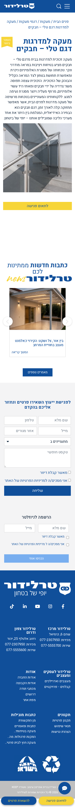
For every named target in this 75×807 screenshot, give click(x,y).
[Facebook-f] (63, 606)
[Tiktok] (12, 606)
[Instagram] (50, 606)
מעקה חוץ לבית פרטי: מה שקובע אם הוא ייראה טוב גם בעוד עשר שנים (21, 743)
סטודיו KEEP (19, 787)
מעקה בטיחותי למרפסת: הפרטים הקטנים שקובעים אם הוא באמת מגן (21, 731)
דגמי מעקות (28, 21)
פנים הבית (61, 21)
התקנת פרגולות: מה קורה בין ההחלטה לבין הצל (21, 737)
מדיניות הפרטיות (32, 480)
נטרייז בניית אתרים (45, 787)
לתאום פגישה (37, 206)
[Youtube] (37, 606)
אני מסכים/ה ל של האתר (36, 480)
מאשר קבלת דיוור (53, 473)
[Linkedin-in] (24, 606)
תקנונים (64, 715)
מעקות (45, 21)
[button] (8, 321)
